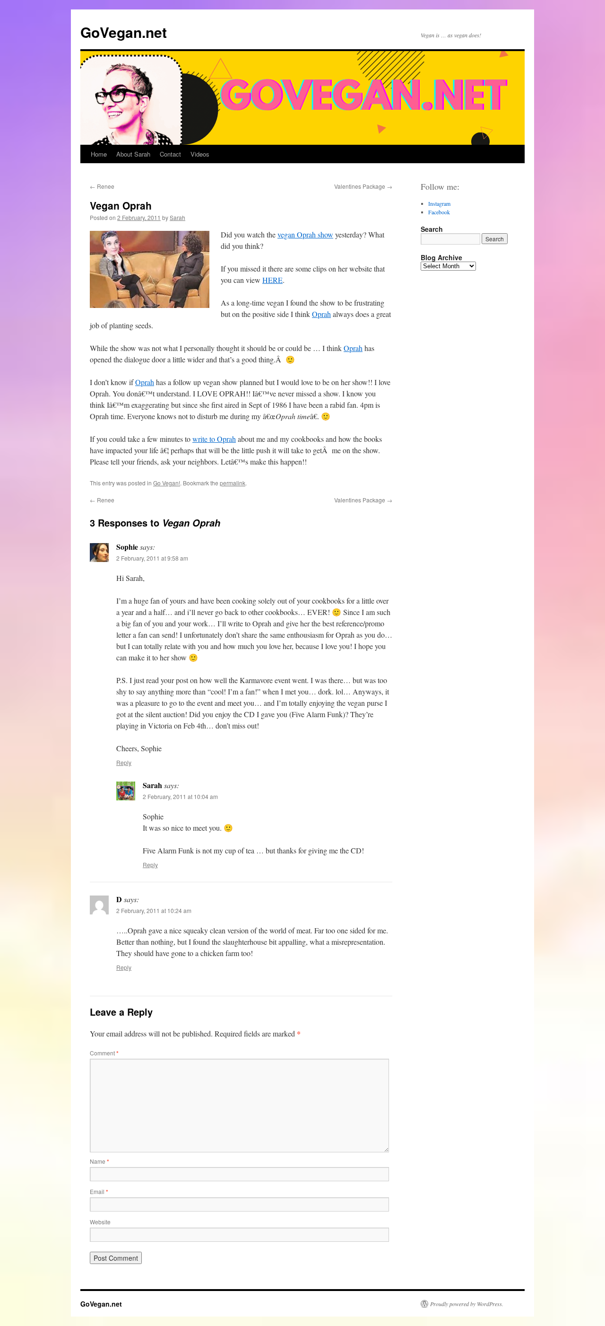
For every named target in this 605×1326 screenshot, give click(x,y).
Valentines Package (363, 186)
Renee (102, 186)
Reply (123, 762)
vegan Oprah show (305, 234)
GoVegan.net (123, 32)
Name (99, 1161)
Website (100, 1222)
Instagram (439, 203)
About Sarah (133, 153)
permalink (232, 483)
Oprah (321, 314)
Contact (170, 153)
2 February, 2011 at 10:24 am (153, 910)
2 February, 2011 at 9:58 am (152, 558)
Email (99, 1191)
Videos (199, 153)
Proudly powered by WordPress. (466, 1304)
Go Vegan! (166, 483)
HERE (272, 280)
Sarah (177, 217)
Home (99, 153)
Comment (104, 1053)
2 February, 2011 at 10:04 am (180, 796)
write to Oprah (214, 439)
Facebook (439, 212)
